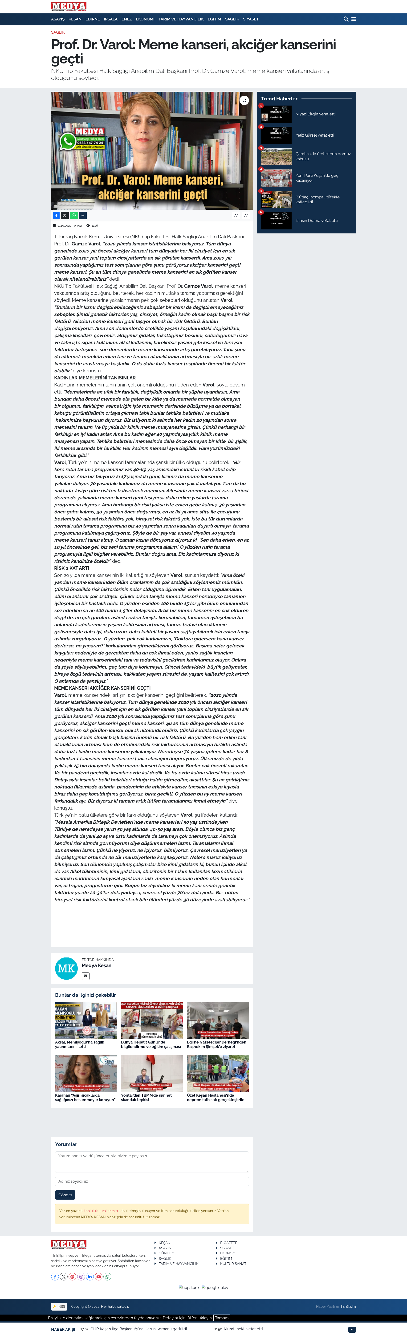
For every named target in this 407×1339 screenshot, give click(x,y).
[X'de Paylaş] (65, 216)
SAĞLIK (232, 19)
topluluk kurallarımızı (101, 1211)
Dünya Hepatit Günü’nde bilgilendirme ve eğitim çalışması (151, 1044)
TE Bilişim (348, 1306)
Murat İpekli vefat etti (243, 1329)
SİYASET (251, 19)
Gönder (65, 1195)
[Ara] (347, 19)
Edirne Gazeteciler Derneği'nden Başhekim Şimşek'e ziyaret (216, 1044)
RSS (61, 1306)
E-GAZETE (228, 1243)
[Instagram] (81, 1276)
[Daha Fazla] (83, 216)
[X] (64, 1276)
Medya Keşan (96, 965)
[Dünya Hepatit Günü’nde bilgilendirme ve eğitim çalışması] (152, 1020)
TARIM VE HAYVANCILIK (181, 19)
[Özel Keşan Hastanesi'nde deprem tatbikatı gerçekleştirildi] (218, 1073)
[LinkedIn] (90, 1276)
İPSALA (111, 19)
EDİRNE (92, 19)
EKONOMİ (145, 19)
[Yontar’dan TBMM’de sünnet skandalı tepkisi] (152, 1073)
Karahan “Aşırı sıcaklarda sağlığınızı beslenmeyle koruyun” (85, 1097)
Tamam (222, 1317)
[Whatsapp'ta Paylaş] (74, 216)
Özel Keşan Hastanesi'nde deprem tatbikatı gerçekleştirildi (216, 1097)
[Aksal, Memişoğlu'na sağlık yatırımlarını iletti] (86, 1020)
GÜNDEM (167, 1253)
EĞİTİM (214, 19)
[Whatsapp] (107, 1276)
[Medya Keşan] (66, 968)
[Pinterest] (72, 1276)
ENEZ (127, 19)
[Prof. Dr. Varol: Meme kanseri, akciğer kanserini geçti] (152, 151)
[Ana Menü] (353, 19)
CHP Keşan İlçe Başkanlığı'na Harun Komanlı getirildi (138, 1329)
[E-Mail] (86, 976)
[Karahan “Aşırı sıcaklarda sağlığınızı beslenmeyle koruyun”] (86, 1073)
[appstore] (189, 1287)
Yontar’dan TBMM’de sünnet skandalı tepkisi (146, 1097)
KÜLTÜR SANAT (233, 1264)
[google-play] (215, 1287)
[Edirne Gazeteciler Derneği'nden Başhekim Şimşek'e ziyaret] (218, 1020)
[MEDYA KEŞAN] (68, 6)
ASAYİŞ (58, 19)
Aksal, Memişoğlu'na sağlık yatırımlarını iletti (79, 1044)
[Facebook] (55, 1276)
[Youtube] (98, 1276)
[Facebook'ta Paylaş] (56, 216)
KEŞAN (75, 19)
